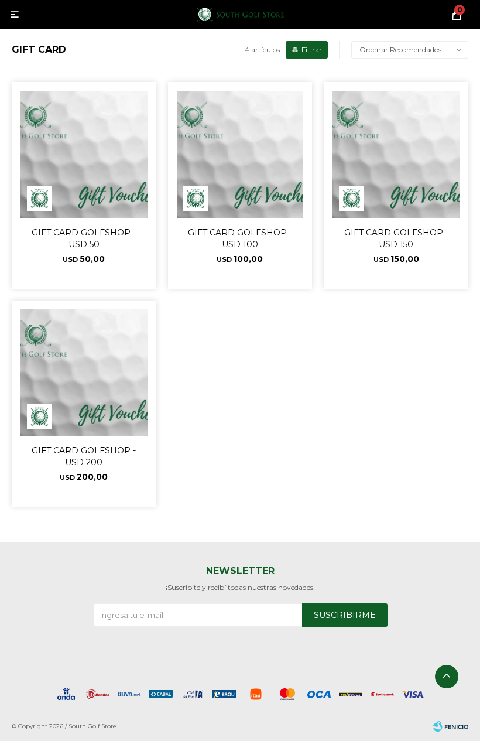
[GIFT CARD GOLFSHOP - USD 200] (84, 372)
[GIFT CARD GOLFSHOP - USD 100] (240, 154)
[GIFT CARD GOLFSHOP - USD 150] (396, 154)
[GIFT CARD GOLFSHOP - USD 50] (84, 154)
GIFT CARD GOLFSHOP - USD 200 (84, 456)
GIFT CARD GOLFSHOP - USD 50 (84, 238)
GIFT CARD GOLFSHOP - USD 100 (240, 238)
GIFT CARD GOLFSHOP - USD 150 (396, 238)
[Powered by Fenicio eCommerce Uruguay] (450, 726)
